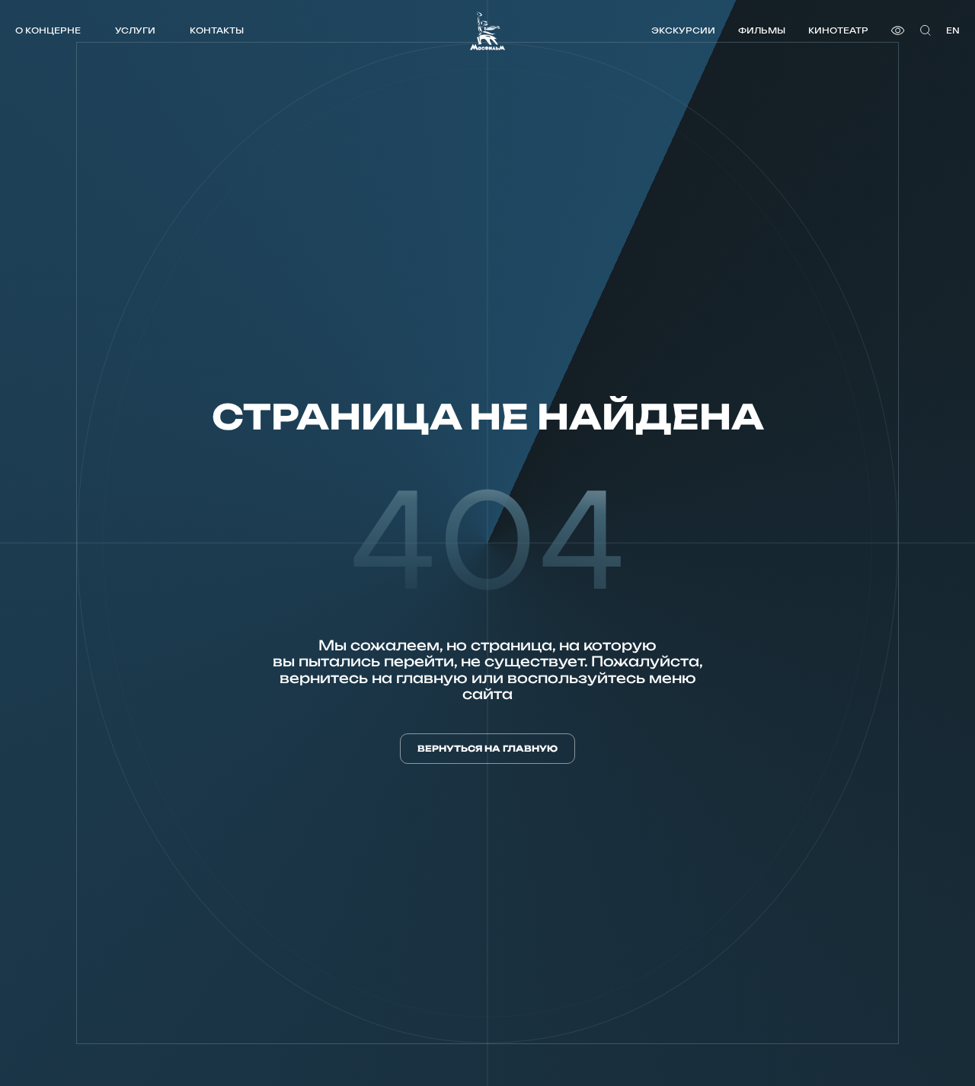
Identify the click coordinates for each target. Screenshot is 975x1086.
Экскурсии (683, 30)
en (953, 30)
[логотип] (487, 31)
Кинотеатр (838, 30)
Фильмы (761, 30)
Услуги (135, 30)
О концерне (48, 30)
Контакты (217, 30)
